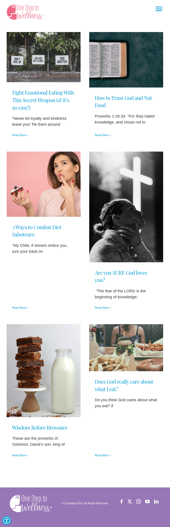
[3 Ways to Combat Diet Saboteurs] (44, 184)
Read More (19, 135)
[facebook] (121, 501)
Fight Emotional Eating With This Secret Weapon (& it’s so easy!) (43, 100)
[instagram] (138, 501)
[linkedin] (156, 501)
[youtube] (147, 501)
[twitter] (130, 501)
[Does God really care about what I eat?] (126, 347)
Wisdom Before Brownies (39, 427)
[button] (26, 12)
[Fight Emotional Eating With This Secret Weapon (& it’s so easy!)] (44, 57)
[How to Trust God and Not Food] (126, 60)
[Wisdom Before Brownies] (44, 370)
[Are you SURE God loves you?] (126, 207)
